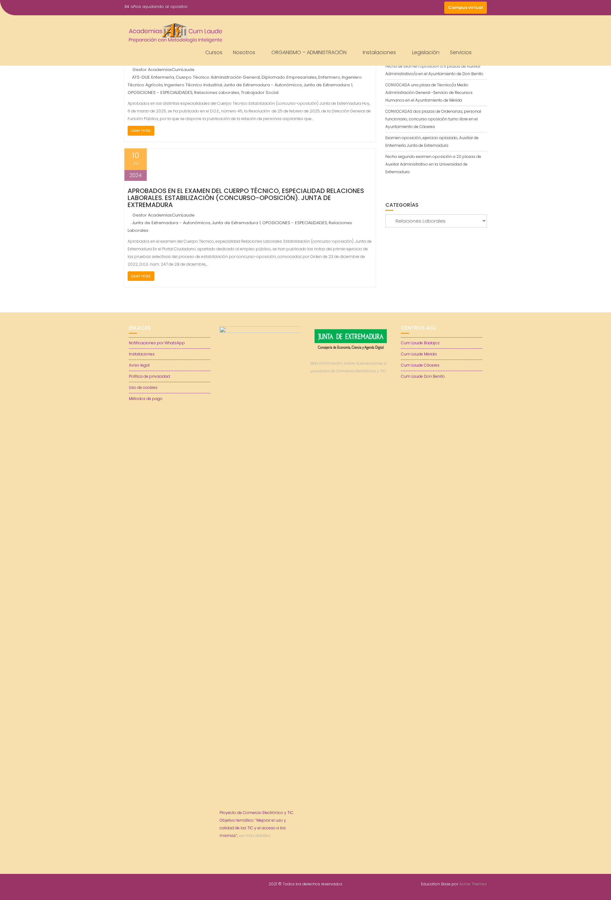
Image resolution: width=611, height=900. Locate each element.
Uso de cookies (143, 387)
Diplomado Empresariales (289, 77)
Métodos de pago (146, 398)
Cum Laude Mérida (419, 354)
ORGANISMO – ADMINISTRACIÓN (309, 52)
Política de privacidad (149, 376)
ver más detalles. (255, 835)
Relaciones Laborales (216, 92)
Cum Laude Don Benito (423, 376)
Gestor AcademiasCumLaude (163, 70)
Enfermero (329, 77)
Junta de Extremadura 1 (328, 85)
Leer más (141, 130)
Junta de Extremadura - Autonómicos (263, 85)
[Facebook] (403, 8)
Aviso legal (139, 365)
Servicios (461, 52)
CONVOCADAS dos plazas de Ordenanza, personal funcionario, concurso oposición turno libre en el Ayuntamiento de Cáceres (433, 119)
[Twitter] (415, 8)
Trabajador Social (259, 92)
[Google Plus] (438, 8)
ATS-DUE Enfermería (153, 77)
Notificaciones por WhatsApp (157, 343)
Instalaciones (379, 52)
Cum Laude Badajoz (420, 343)
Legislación (425, 52)
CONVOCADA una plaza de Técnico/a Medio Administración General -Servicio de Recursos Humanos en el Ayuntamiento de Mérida (429, 92)
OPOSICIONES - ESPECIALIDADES (160, 92)
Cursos (213, 52)
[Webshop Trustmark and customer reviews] (351, 393)
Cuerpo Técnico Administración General (218, 77)
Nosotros (244, 52)
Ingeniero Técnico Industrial (193, 85)
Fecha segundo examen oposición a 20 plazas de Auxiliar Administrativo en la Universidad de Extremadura (433, 164)
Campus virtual (465, 7)
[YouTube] (426, 8)
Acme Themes (473, 884)
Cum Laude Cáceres (420, 365)
